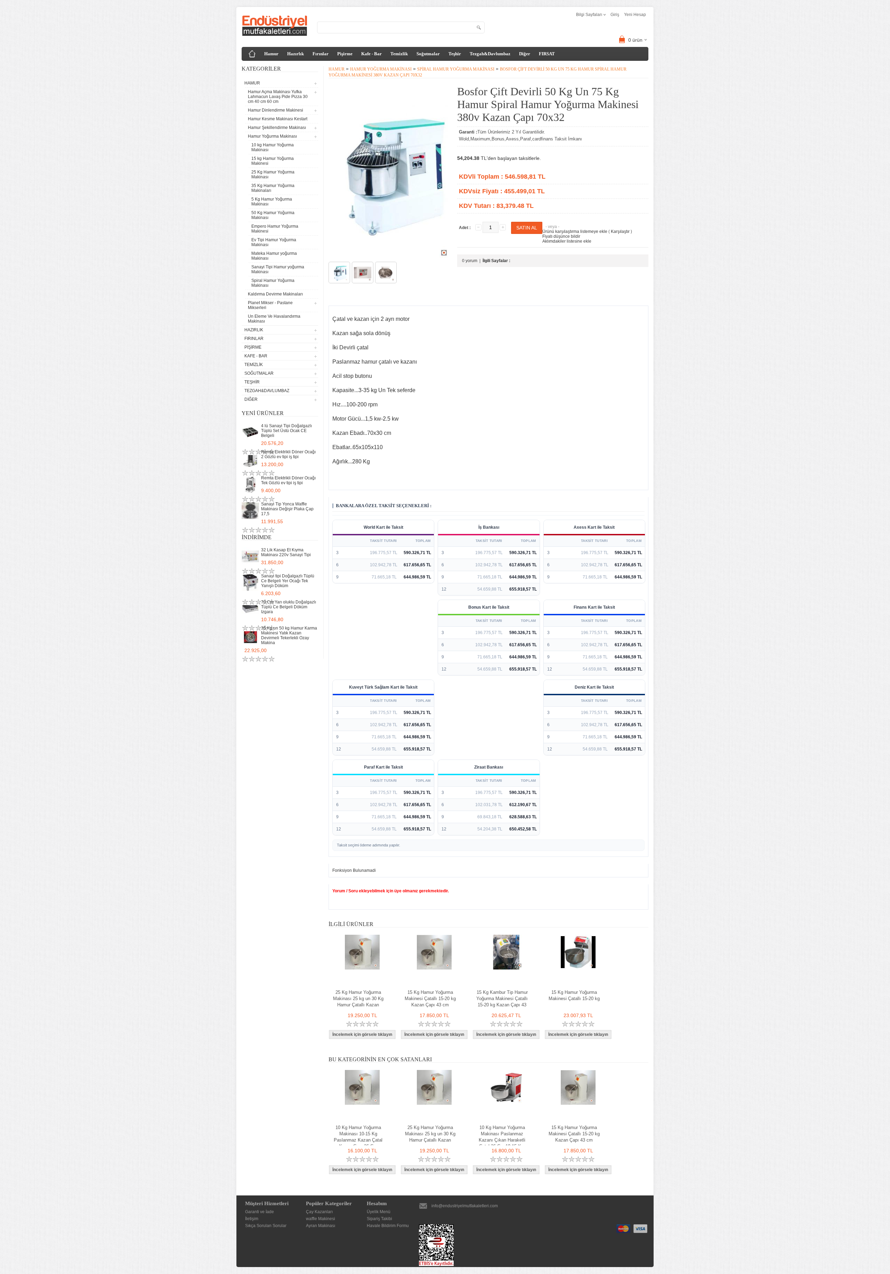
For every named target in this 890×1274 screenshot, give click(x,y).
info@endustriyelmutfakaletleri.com (464, 1205)
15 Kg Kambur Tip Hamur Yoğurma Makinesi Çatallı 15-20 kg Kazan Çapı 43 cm (502, 1002)
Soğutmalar (428, 53)
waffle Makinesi (320, 1218)
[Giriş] (252, 54)
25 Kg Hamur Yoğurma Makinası (272, 174)
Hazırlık (295, 53)
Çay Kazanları (319, 1211)
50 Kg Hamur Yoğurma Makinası (272, 215)
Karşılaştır (620, 231)
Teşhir (454, 53)
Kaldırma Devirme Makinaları (275, 294)
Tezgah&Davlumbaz (490, 53)
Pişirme (345, 53)
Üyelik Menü (378, 1211)
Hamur (271, 53)
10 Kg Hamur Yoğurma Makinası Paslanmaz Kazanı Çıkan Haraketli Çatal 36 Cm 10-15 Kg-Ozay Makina (502, 1140)
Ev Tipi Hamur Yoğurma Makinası (273, 242)
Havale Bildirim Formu (388, 1225)
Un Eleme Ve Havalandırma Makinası (274, 319)
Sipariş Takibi (379, 1218)
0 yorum (469, 260)
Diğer (524, 53)
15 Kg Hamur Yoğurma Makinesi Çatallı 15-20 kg (574, 995)
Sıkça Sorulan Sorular (265, 1225)
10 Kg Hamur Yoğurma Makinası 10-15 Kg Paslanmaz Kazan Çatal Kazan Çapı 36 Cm (358, 1137)
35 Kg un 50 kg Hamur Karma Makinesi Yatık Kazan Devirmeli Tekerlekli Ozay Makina (289, 635)
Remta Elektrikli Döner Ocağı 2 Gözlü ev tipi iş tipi (288, 454)
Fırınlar (321, 53)
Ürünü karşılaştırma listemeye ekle (574, 231)
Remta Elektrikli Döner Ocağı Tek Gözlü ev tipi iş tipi (288, 480)
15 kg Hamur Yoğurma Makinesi (272, 161)
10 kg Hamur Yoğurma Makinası (272, 147)
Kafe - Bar (371, 53)
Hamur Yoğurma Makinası (381, 69)
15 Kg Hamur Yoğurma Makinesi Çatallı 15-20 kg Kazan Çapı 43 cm (430, 998)
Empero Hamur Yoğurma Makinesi (274, 229)
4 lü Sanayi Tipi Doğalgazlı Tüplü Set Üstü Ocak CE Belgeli (286, 430)
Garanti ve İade (259, 1211)
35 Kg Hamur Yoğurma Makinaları (272, 188)
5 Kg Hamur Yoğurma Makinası (271, 201)
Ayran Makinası (320, 1225)
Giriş (614, 14)
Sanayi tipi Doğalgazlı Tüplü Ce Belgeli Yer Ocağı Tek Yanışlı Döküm (287, 581)
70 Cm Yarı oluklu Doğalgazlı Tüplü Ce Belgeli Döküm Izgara (288, 607)
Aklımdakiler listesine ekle (566, 241)
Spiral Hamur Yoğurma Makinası (272, 283)
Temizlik (399, 53)
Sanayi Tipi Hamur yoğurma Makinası (277, 269)
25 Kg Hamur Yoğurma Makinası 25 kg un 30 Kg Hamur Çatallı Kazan (358, 998)
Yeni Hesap (635, 14)
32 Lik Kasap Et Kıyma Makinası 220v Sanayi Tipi (286, 552)
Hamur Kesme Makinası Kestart (277, 118)
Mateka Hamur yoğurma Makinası (274, 256)
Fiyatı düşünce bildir (561, 236)
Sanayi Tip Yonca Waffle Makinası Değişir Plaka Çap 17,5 (287, 509)
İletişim (251, 1218)
